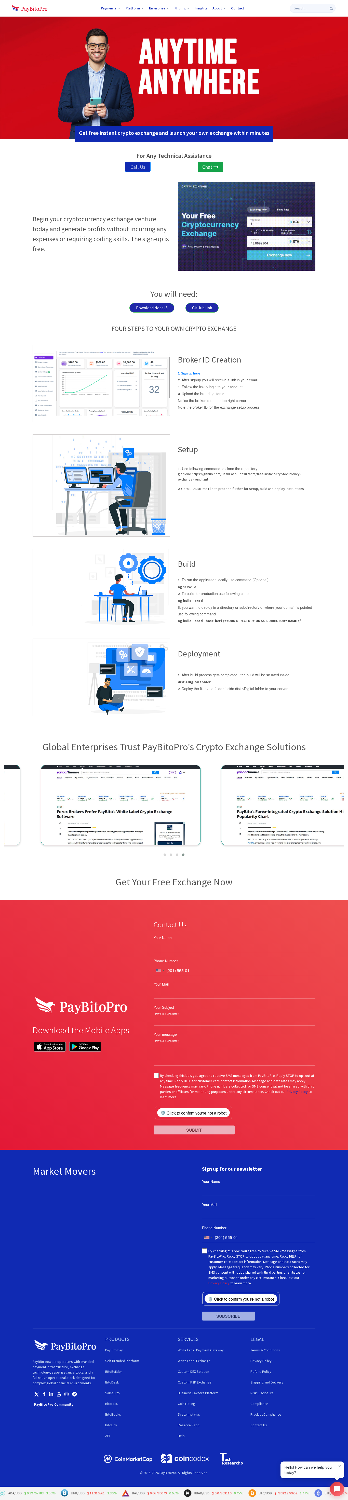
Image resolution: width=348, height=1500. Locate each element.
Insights (201, 8)
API (107, 1435)
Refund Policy (260, 1371)
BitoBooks (113, 1414)
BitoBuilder (113, 1371)
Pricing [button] (180, 8)
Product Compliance (265, 1414)
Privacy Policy (297, 1091)
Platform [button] (133, 8)
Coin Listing (186, 1403)
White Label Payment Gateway (201, 1350)
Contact (237, 8)
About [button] (217, 8)
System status (189, 1414)
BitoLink (111, 1425)
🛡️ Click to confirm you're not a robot (193, 1113)
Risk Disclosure (262, 1393)
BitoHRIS (111, 1403)
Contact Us (258, 1425)
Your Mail (161, 984)
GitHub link (202, 307)
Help (181, 1435)
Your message (165, 1034)
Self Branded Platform (122, 1361)
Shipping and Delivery (266, 1382)
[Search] (331, 8)
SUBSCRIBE (228, 1316)
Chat (207, 167)
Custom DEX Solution (193, 1371)
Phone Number (166, 960)
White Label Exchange (194, 1361)
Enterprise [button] (157, 8)
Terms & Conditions (265, 1350)
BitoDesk (112, 1382)
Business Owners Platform (198, 1393)
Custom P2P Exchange (194, 1382)
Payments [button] (108, 8)
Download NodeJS (152, 307)
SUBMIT (194, 1130)
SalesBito (112, 1393)
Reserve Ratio (188, 1425)
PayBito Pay (114, 1350)
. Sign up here (189, 373)
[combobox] (160, 970)
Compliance (259, 1403)
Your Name (163, 937)
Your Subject (164, 1007)
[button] (165, 854)
